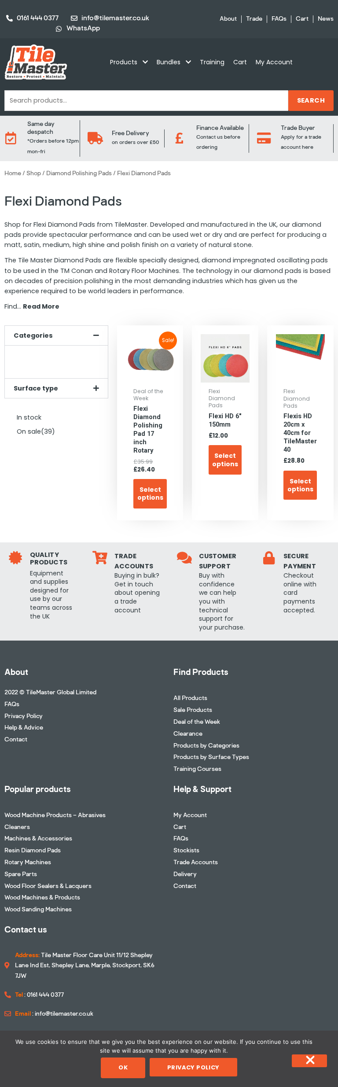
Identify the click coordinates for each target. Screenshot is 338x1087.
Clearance (187, 733)
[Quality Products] (15, 557)
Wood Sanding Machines (38, 909)
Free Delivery (130, 133)
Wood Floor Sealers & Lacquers (48, 886)
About (228, 18)
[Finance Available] (179, 138)
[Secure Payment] (269, 557)
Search (311, 100)
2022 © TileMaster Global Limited (50, 692)
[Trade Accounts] (100, 557)
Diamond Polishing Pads (79, 173)
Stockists (186, 850)
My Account (274, 62)
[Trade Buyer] (264, 138)
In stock (29, 417)
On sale (36, 431)
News (326, 18)
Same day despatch (41, 128)
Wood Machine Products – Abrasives (55, 815)
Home (12, 173)
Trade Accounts (195, 862)
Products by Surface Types (211, 757)
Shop (33, 173)
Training (212, 62)
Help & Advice (23, 727)
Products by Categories (206, 745)
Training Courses (197, 769)
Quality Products (48, 558)
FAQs (279, 18)
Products (123, 62)
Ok (123, 1067)
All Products (190, 698)
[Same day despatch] (10, 138)
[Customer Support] (184, 557)
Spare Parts (20, 874)
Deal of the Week (196, 722)
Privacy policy (193, 1067)
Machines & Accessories (38, 838)
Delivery (185, 874)
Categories (33, 335)
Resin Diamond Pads (32, 850)
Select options (150, 493)
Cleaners (17, 827)
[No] (309, 1060)
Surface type (36, 388)
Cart (302, 18)
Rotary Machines (27, 862)
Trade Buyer (298, 128)
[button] (56, 336)
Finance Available (220, 128)
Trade (254, 18)
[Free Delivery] (95, 138)
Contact (15, 739)
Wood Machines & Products (42, 897)
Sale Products (192, 710)
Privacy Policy (23, 716)
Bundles (168, 62)
